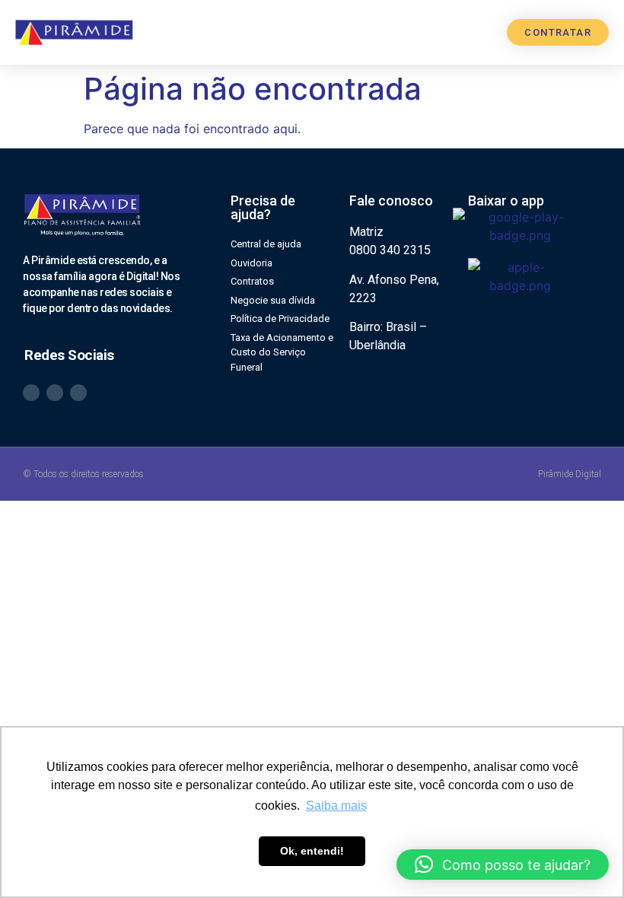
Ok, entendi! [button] (312, 851)
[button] (475, 32)
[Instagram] (54, 392)
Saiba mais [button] (336, 805)
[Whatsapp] (31, 392)
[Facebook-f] (78, 392)
